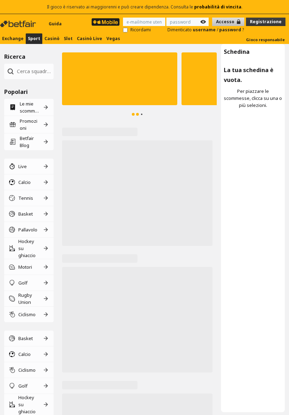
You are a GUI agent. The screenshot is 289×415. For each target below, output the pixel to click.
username (205, 30)
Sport (34, 39)
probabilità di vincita (217, 7)
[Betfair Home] (18, 24)
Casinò (52, 39)
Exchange (13, 39)
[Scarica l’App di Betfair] (105, 22)
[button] (119, 78)
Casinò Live (89, 39)
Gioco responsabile (265, 39)
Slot (68, 39)
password (230, 30)
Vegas (113, 39)
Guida (55, 24)
